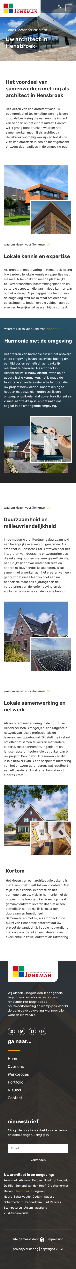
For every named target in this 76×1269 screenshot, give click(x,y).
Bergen (37, 1180)
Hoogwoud (38, 1191)
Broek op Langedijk (57, 1180)
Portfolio (15, 1082)
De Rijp (8, 1185)
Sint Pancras (52, 1202)
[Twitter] (21, 1031)
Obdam (37, 1196)
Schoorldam (33, 1202)
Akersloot (10, 1180)
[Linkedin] (11, 1031)
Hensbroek (22, 1191)
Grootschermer (58, 1185)
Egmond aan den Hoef (30, 1185)
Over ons (16, 1066)
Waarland (41, 1207)
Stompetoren (13, 1207)
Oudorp (49, 1196)
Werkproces (18, 1074)
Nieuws (14, 1090)
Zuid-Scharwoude (16, 1213)
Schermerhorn (13, 1202)
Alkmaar (24, 1180)
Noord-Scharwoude (17, 1196)
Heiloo (8, 1191)
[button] (59, 6)
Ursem (28, 1207)
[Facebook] (32, 1031)
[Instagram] (42, 1031)
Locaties (23, 30)
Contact (15, 1097)
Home (10, 30)
